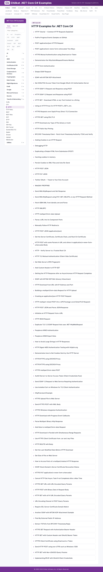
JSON (16, 40)
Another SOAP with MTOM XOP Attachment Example (54, 512)
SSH (7, 122)
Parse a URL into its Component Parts (49, 220)
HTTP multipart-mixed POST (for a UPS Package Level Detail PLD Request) (62, 302)
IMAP (18, 37)
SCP (7, 117)
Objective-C (24, 11)
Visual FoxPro (55, 14)
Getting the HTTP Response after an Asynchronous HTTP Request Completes (63, 273)
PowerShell (60, 11)
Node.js (16, 11)
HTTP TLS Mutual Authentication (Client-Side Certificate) (56, 256)
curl (11, 34)
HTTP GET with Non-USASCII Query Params (51, 552)
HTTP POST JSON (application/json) (48, 231)
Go (92, 8)
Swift (91, 11)
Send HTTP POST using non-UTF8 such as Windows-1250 (56, 547)
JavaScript (8, 11)
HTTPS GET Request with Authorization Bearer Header (55, 530)
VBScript (34, 14)
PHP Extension (35, 11)
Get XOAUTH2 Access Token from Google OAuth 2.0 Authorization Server (62, 83)
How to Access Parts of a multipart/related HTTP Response (57, 461)
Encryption (18, 34)
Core (8, 26)
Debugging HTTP (41, 146)
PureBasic (69, 11)
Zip (12, 49)
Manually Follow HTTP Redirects (47, 225)
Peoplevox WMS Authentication (46, 330)
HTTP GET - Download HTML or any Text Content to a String (57, 100)
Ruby (76, 11)
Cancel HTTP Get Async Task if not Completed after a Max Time (58, 478)
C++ (40, 8)
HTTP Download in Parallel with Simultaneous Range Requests (58, 433)
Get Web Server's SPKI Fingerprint (47, 262)
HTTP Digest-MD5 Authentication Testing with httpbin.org (56, 347)
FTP (8, 37)
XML (8, 49)
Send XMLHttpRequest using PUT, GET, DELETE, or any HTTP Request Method (63, 197)
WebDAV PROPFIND (42, 186)
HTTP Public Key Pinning (44, 129)
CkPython (60, 8)
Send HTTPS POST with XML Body (48, 404)
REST (19, 43)
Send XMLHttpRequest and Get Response (50, 191)
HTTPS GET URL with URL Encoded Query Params (53, 484)
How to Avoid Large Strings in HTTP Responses (52, 342)
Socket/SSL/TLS (11, 129)
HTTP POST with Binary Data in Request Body (52, 490)
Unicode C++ (18, 14)
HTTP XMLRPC (40, 208)
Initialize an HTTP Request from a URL (49, 313)
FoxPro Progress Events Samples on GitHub (51, 37)
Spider (8, 132)
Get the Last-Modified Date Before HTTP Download (54, 450)
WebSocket (9, 140)
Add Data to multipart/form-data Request (50, 427)
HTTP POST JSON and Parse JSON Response (51, 307)
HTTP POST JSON (41, 168)
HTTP (12, 37)
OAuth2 (9, 43)
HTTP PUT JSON (41, 174)
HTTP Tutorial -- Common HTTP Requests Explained (54, 32)
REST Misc (9, 114)
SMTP (18, 46)
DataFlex (77, 8)
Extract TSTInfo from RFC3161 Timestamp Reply (52, 524)
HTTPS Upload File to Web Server (47, 399)
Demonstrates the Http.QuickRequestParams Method (54, 60)
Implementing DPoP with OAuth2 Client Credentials (54, 558)
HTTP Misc (9, 109)
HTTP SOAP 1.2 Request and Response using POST (53, 94)
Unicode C (8, 14)
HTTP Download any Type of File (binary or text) (53, 123)
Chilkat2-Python (49, 8)
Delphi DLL (85, 8)
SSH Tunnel (9, 127)
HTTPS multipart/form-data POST (47, 370)
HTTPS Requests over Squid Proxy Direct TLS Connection (56, 111)
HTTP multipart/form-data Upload (47, 214)
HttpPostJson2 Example (43, 393)
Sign (13, 46)
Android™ (21, 8)
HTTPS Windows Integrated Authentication (51, 410)
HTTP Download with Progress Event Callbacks (52, 416)
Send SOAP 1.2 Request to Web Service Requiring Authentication (59, 381)
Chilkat (7, 8)
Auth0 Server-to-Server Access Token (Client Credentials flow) (58, 376)
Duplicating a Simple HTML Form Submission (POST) (54, 151)
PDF (15, 43)
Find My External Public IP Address (48, 518)
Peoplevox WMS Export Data (45, 336)
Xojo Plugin (65, 14)
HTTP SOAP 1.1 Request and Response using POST (53, 89)
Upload (8, 137)
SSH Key (8, 124)
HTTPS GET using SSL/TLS (45, 117)
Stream (8, 134)
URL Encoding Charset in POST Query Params (52, 501)
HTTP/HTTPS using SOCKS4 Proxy (48, 364)
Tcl (95, 11)
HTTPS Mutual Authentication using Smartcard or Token (55, 55)
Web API (15, 26)
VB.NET (27, 14)
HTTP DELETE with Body (44, 444)
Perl (43, 11)
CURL (8, 102)
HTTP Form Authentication (45, 66)
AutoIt (28, 8)
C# (36, 8)
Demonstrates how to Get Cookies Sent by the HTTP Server (57, 353)
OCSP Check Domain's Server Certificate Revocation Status (57, 467)
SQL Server (83, 11)
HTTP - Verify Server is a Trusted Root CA (50, 250)
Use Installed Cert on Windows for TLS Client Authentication (57, 387)
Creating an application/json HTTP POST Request (53, 296)
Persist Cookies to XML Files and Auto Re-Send (52, 163)
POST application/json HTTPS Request (49, 43)
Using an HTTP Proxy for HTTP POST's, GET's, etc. (53, 106)
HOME (14, 8)
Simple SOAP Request (43, 72)
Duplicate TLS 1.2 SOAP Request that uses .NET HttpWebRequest (59, 325)
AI (7, 34)
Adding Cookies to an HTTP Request (48, 140)
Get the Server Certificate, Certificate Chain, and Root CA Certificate (60, 237)
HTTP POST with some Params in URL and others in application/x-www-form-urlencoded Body (63, 243)
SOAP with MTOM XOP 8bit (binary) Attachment (53, 279)
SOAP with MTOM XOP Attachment (48, 77)
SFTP (8, 46)
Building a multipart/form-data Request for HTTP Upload (56, 290)
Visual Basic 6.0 (44, 14)
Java (96, 8)
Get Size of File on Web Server (46, 455)
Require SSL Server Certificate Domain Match (52, 507)
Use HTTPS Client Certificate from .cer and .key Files (54, 438)
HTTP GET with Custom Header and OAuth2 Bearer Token (56, 535)
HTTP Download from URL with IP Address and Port (54, 285)
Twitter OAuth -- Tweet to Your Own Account (51, 180)
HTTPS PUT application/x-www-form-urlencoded (53, 473)
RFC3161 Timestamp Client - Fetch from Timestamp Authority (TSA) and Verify (64, 134)
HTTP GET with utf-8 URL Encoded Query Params (53, 495)
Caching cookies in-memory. (45, 157)
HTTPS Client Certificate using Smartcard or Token (54, 541)
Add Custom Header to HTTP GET (47, 268)
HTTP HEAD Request (42, 319)
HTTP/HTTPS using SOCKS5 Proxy (47, 359)
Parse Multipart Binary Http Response (49, 421)
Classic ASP (68, 8)
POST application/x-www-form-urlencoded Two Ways (55, 49)
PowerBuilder (51, 11)
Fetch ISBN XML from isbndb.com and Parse (51, 203)
